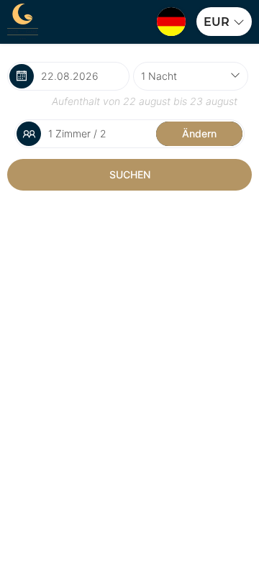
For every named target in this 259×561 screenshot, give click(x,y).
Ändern (199, 133)
